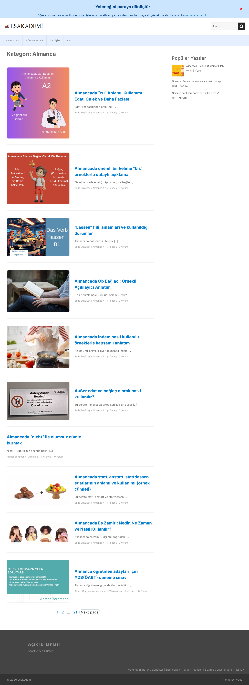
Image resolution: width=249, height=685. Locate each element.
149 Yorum (196, 70)
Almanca (97, 112)
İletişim (55, 40)
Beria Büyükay (82, 112)
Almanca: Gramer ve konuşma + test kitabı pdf (197, 81)
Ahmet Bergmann (16, 456)
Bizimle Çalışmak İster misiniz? (224, 669)
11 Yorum (181, 97)
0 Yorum (123, 112)
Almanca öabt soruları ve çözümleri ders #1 (195, 93)
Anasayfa (12, 40)
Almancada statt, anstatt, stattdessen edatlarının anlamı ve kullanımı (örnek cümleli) (112, 483)
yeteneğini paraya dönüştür (145, 669)
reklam (186, 669)
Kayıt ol (72, 40)
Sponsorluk (173, 669)
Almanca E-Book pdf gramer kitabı (205, 65)
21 (76, 612)
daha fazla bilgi (198, 15)
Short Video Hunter (40, 651)
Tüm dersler (34, 40)
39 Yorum (181, 86)
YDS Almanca (114, 591)
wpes (238, 679)
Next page (90, 612)
